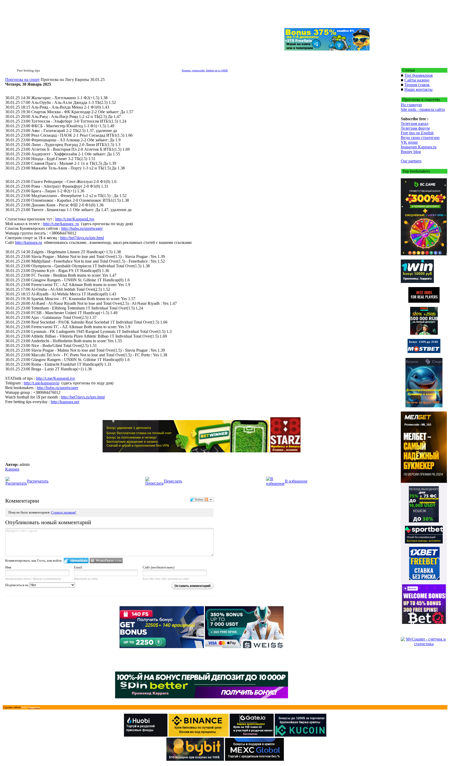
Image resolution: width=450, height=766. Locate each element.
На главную (411, 105)
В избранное (296, 481)
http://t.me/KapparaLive (74, 219)
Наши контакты (418, 89)
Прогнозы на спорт (22, 79)
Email (78, 567)
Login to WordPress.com (106, 560)
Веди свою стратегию (420, 137)
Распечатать (37, 481)
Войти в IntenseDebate (76, 560)
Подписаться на (17, 585)
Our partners (411, 161)
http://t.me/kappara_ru (61, 223)
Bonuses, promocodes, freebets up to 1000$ (205, 70)
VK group (409, 142)
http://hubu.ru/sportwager (82, 228)
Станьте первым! (63, 512)
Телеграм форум (415, 128)
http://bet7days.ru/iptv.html (82, 238)
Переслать (173, 481)
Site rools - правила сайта (423, 109)
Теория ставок (417, 85)
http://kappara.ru (28, 242)
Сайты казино (416, 80)
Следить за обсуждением (209, 499)
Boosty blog (411, 151)
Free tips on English (417, 133)
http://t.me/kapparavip (41, 383)
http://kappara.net (65, 402)
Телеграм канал (414, 123)
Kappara (12, 469)
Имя (8, 567)
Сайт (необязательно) (158, 567)
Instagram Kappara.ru (418, 147)
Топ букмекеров (418, 75)
